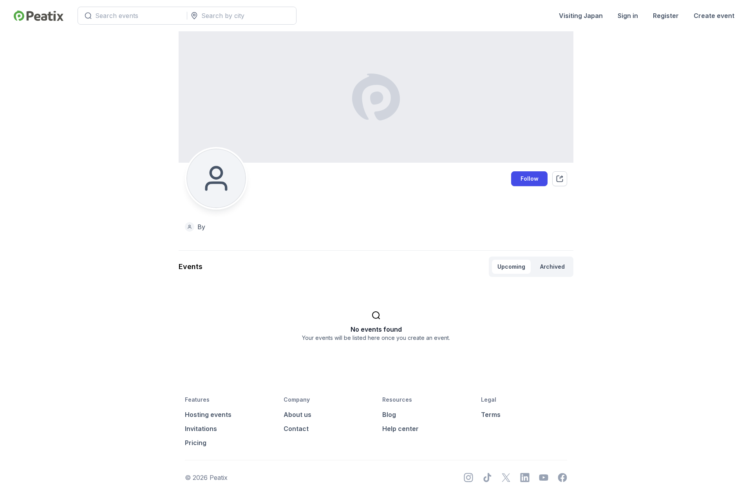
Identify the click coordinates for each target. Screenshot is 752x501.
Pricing (195, 443)
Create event (714, 16)
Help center (400, 429)
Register (666, 16)
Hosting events (208, 414)
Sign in (628, 16)
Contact (296, 429)
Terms (491, 414)
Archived (552, 266)
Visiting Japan (581, 16)
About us (297, 414)
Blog (389, 414)
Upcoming (511, 266)
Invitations (201, 429)
